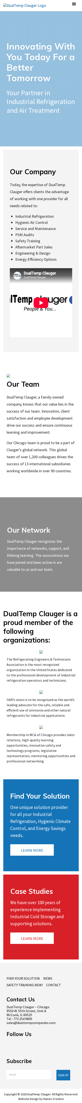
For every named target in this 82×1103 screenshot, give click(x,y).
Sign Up (63, 1075)
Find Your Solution (23, 978)
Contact (53, 985)
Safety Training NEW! (25, 985)
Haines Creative (53, 1099)
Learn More (32, 850)
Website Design (28, 1099)
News (47, 978)
